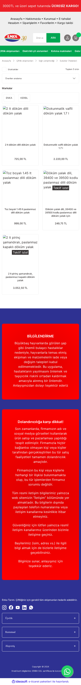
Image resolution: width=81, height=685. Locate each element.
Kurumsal (50, 18)
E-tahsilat (65, 18)
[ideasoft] (20, 681)
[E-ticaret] (40, 681)
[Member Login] (67, 37)
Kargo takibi (65, 22)
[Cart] (75, 37)
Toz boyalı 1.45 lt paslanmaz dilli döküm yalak (20, 211)
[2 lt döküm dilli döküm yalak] (20, 123)
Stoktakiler (13, 69)
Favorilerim (47, 22)
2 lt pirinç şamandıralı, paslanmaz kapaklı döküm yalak (20, 277)
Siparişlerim (29, 22)
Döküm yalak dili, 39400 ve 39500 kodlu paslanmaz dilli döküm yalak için (60, 212)
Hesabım (13, 22)
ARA (53, 37)
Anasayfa (16, 18)
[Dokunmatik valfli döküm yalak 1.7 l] (60, 123)
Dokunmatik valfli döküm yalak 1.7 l (61, 146)
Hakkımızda (33, 18)
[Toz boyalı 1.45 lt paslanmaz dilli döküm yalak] (20, 188)
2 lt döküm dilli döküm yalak (20, 144)
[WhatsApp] (67, 671)
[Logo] (15, 38)
